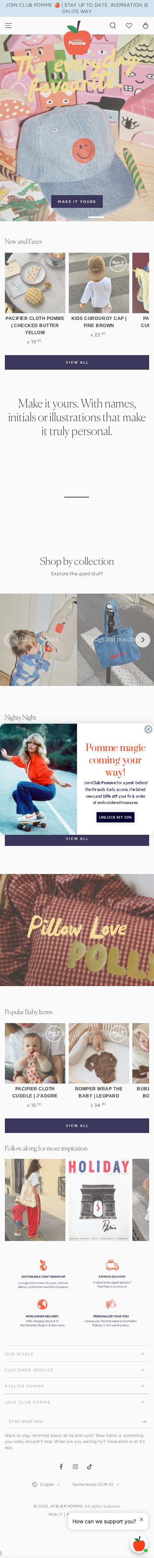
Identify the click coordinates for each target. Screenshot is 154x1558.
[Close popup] (141, 1519)
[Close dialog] (148, 729)
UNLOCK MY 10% (115, 817)
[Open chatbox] (139, 1544)
